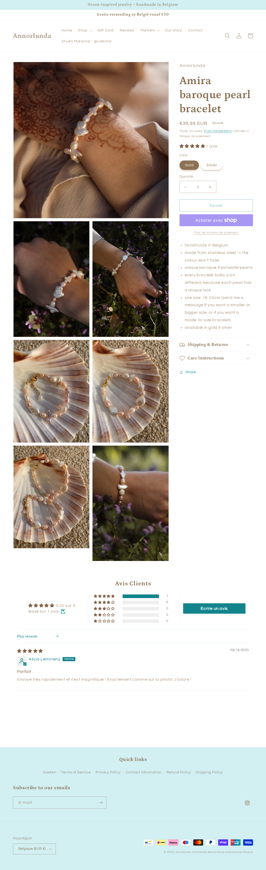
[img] (30, 651)
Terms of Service (76, 772)
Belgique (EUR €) (31, 849)
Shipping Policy (209, 772)
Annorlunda (183, 852)
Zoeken (49, 772)
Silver (212, 165)
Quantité (186, 176)
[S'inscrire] (100, 803)
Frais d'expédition (218, 131)
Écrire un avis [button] (214, 608)
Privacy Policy (108, 772)
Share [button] (190, 372)
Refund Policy (179, 772)
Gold (189, 165)
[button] (84, 30)
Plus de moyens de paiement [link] (216, 232)
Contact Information (144, 772)
